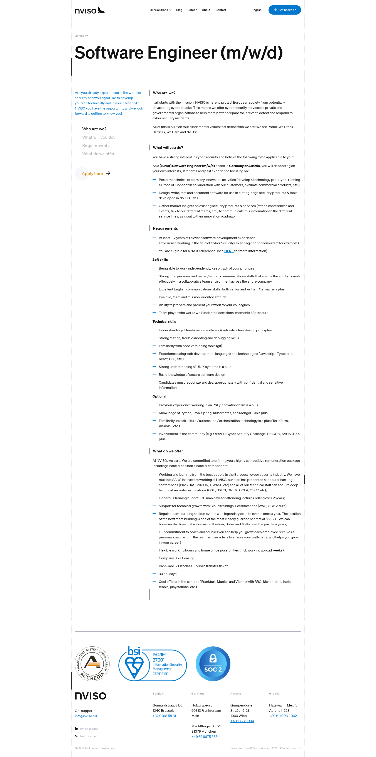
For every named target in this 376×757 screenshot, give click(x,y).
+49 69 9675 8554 (205, 736)
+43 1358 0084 (242, 721)
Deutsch (257, 10)
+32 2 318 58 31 (164, 715)
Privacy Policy (109, 748)
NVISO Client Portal (86, 748)
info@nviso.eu (86, 716)
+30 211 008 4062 (283, 715)
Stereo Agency (261, 748)
